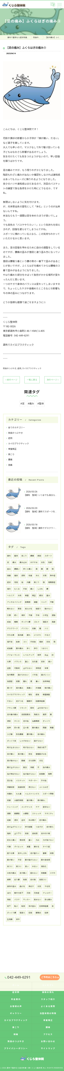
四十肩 (17, 728)
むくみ (17, 589)
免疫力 (36, 714)
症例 (19, 368)
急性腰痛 (19, 734)
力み (37, 840)
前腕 (18, 681)
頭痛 (10, 465)
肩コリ (18, 866)
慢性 (30, 695)
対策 (44, 576)
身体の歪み (11, 886)
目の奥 (33, 880)
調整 (36, 602)
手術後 (33, 642)
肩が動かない (12, 761)
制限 (25, 880)
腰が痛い (30, 734)
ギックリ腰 (25, 622)
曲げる (22, 886)
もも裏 (18, 794)
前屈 (27, 833)
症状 (9, 582)
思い (27, 866)
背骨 (46, 668)
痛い (32, 589)
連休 (16, 820)
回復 (52, 853)
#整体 (40, 403)
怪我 (16, 582)
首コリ (10, 866)
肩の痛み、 (42, 800)
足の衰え (50, 827)
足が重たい (34, 853)
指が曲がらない (29, 774)
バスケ (17, 900)
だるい (10, 701)
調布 (9, 556)
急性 (30, 754)
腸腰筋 (17, 814)
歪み (9, 569)
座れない (34, 873)
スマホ (52, 873)
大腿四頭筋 (18, 800)
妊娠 (9, 820)
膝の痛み (19, 648)
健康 (9, 814)
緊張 (19, 609)
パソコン (25, 628)
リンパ (43, 602)
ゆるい (35, 866)
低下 (9, 906)
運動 (53, 615)
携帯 (9, 880)
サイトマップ (48, 1048)
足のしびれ (22, 853)
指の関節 (10, 675)
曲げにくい (45, 675)
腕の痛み (35, 728)
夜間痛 (43, 873)
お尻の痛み (11, 873)
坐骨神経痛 (43, 906)
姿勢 (23, 576)
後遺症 (10, 681)
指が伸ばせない (13, 774)
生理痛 (10, 919)
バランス (17, 662)
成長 (9, 622)
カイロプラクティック (31, 368)
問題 (44, 728)
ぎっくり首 (11, 741)
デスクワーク (12, 628)
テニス (17, 721)
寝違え (22, 913)
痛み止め (23, 562)
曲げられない (23, 675)
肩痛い (29, 688)
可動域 (17, 668)
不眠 (52, 602)
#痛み (31, 403)
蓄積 (44, 853)
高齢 (53, 622)
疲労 (41, 595)
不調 (30, 615)
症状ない (46, 807)
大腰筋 (26, 814)
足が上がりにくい (14, 827)
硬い (50, 662)
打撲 (9, 615)
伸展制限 (10, 787)
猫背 (16, 576)
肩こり (11, 454)
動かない (48, 609)
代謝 (9, 847)
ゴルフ (36, 622)
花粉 (28, 893)
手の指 (43, 781)
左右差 (35, 662)
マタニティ (49, 814)
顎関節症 (51, 582)
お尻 (19, 595)
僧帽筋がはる (41, 754)
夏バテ (10, 688)
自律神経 (46, 681)
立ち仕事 (10, 635)
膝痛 (23, 761)
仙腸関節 (35, 721)
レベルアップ (28, 655)
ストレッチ (36, 814)
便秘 (9, 721)
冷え (37, 576)
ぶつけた (37, 635)
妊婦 (46, 913)
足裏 (34, 628)
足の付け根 (45, 833)
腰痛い (17, 569)
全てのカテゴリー (16, 427)
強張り (38, 609)
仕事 (9, 662)
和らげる (28, 609)
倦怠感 (22, 840)
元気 (39, 886)
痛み (14, 562)
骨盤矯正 (12, 449)
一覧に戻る (32, 380)
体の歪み (32, 906)
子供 (37, 615)
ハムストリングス (32, 794)
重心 (27, 662)
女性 (43, 562)
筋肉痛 (20, 635)
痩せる (36, 847)
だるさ (47, 635)
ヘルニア (10, 595)
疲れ (28, 635)
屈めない (37, 900)
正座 (9, 668)
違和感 (35, 833)
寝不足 (10, 642)
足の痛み (42, 820)
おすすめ (34, 562)
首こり (24, 556)
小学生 (45, 615)
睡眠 (16, 622)
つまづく (44, 648)
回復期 (42, 774)
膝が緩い (10, 860)
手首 (25, 589)
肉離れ (10, 794)
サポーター (33, 781)
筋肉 (32, 708)
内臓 (28, 582)
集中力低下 (18, 893)
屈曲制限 (21, 787)
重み (48, 595)
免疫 (9, 900)
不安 (19, 860)
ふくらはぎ (43, 787)
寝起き (45, 622)
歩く (28, 648)
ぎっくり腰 (11, 913)
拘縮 (32, 767)
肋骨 (18, 642)
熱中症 (52, 576)
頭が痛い (48, 688)
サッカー (26, 900)
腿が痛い (30, 800)
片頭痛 (38, 688)
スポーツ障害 (48, 794)
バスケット (20, 781)
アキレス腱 (11, 708)
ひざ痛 (10, 734)
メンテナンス (26, 807)
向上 (46, 655)
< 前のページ (11, 380)
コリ (25, 642)
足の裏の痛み (12, 714)
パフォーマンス (13, 655)
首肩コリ (42, 880)
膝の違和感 (45, 860)
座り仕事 (10, 853)
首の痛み (41, 734)
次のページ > (53, 380)
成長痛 (10, 648)
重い (30, 840)
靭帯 (50, 774)
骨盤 (27, 595)
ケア (37, 807)
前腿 (9, 800)
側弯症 (38, 668)
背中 (18, 919)
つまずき (39, 827)
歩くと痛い (27, 569)
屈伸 (9, 728)
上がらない (27, 668)
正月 (23, 820)
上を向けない (43, 708)
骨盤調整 (46, 695)
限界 (39, 655)
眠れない (10, 609)
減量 (28, 847)
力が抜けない (48, 840)
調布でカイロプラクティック (18, 344)
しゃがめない (25, 741)
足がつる (19, 701)
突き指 (10, 781)
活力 (9, 893)
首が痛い (10, 754)
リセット (23, 708)
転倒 (23, 906)
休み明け (32, 820)
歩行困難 (28, 827)
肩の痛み (19, 688)
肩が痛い (21, 754)
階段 (9, 833)
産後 (37, 695)
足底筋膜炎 (25, 714)
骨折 (23, 615)
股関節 (27, 602)
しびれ (40, 589)
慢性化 (43, 866)
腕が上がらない (13, 767)
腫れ (25, 681)
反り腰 (17, 880)
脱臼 (25, 767)
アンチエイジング (14, 602)
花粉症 (36, 893)
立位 (41, 761)
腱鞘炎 (38, 913)
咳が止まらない (13, 747)
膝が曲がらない (31, 860)
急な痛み (48, 900)
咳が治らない (28, 747)
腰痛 (10, 459)
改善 (30, 576)
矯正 (34, 595)
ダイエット (18, 847)
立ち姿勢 (32, 761)
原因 (39, 556)
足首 (43, 662)
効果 (50, 562)
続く (16, 615)
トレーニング (12, 807)
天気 (48, 642)
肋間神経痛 (40, 701)
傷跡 (41, 642)
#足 (22, 403)
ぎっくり (46, 721)
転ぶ (16, 906)
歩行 (36, 648)
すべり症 (46, 847)
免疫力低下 (42, 747)
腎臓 (52, 728)
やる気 (47, 886)
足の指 (26, 721)
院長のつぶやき (10, 368)
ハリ (46, 628)
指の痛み (46, 767)
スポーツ (48, 556)
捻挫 (30, 913)
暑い (37, 681)
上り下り (17, 833)
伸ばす (31, 886)
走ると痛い (11, 840)
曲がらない (38, 741)
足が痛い (23, 873)
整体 (16, 556)
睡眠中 (29, 701)
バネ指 (35, 675)
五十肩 (26, 728)
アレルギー (47, 893)
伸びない (32, 787)
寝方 (9, 589)
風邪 (44, 714)
